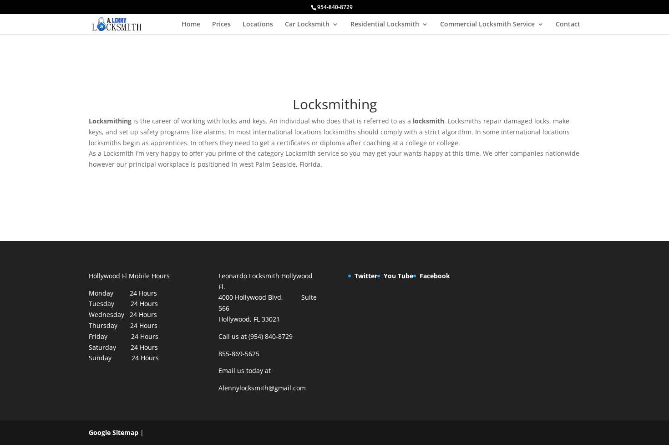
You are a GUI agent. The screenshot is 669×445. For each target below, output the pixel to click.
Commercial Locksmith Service (487, 24)
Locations (258, 24)
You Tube (398, 275)
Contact (568, 24)
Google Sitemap (113, 432)
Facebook (435, 275)
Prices (221, 24)
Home (191, 24)
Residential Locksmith (384, 24)
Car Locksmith (307, 24)
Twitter (366, 275)
